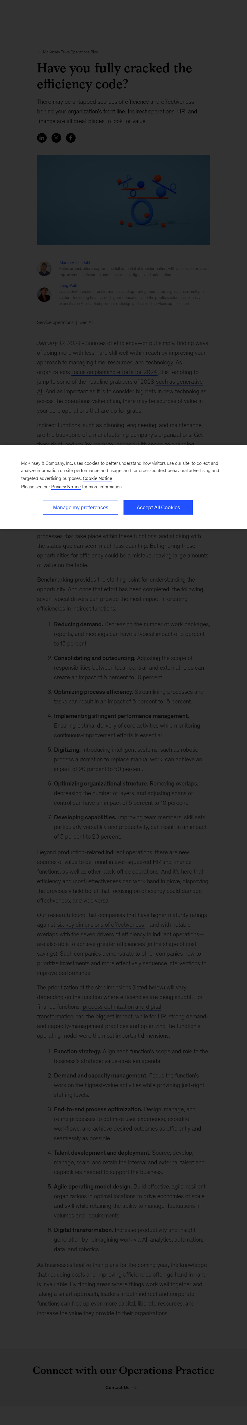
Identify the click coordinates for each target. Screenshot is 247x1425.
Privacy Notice (66, 486)
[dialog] (123, 487)
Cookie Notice (97, 478)
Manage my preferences (80, 507)
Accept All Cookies (158, 507)
